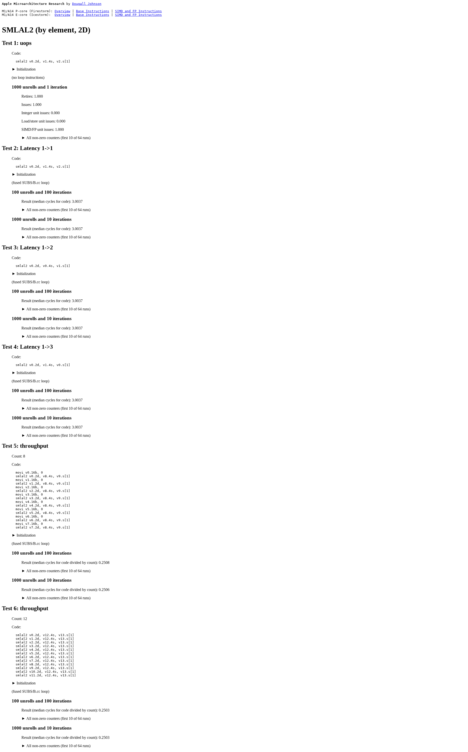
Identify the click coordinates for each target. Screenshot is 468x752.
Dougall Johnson (86, 4)
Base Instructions (92, 11)
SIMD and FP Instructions (138, 11)
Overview (62, 11)
